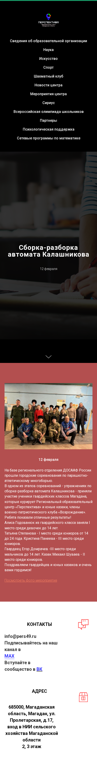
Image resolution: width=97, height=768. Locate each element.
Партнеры (48, 120)
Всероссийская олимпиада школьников (49, 111)
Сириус (48, 103)
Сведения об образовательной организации (48, 41)
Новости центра (48, 85)
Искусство (48, 58)
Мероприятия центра (48, 94)
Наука (48, 50)
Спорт (48, 67)
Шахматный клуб (48, 76)
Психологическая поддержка (48, 129)
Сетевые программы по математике (48, 138)
